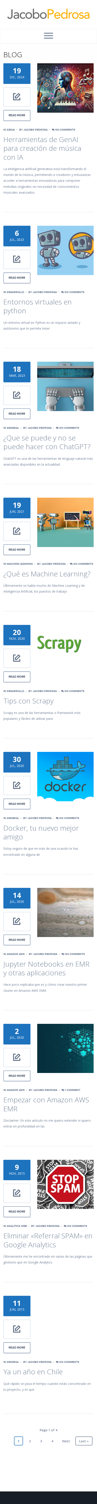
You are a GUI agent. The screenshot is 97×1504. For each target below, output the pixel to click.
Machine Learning (20, 564)
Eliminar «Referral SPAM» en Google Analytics (47, 1240)
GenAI (11, 129)
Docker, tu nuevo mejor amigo (41, 832)
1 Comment (72, 1090)
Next (66, 1441)
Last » (84, 1441)
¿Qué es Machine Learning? (46, 573)
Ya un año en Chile (33, 1371)
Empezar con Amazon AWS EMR (46, 1104)
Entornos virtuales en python (37, 306)
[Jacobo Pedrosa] (48, 14)
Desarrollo (15, 292)
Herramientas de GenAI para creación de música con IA (42, 148)
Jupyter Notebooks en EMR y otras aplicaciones (46, 968)
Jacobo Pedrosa (35, 129)
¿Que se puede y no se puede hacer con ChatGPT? (46, 442)
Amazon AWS (16, 954)
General (13, 428)
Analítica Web (17, 1226)
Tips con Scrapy (28, 700)
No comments (65, 129)
